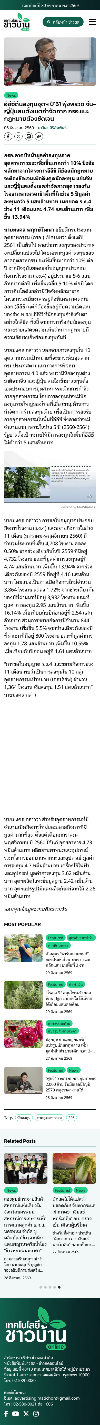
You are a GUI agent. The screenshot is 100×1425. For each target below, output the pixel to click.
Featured (55, 937)
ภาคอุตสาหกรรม (49, 1117)
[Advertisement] (50, 753)
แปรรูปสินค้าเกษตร (62, 1031)
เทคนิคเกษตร (58, 945)
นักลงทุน (24, 1117)
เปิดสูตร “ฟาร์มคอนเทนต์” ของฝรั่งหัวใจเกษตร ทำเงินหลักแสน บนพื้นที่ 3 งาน (68, 959)
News (11, 95)
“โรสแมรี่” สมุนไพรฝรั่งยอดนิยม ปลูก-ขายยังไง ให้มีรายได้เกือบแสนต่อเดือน (69, 998)
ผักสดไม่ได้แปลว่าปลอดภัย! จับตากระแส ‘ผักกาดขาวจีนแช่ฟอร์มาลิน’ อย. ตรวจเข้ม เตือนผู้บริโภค (74, 1211)
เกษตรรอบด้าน (59, 1023)
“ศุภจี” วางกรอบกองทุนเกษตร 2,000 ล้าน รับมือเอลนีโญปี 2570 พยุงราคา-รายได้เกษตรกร (71, 1087)
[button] (40, 1287)
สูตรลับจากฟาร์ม (81, 937)
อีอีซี (71, 1117)
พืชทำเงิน (76, 984)
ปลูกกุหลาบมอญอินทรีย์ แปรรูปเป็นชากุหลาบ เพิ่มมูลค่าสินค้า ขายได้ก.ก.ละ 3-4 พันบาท (70, 1048)
